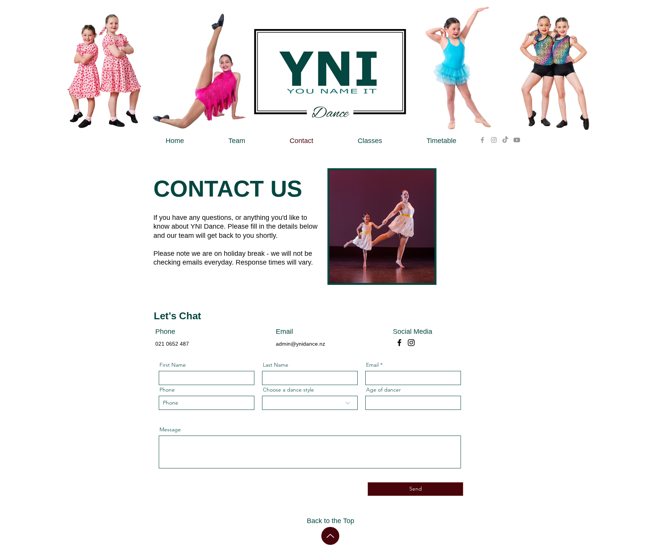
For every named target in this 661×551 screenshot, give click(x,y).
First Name (173, 364)
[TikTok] (505, 140)
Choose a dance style (288, 389)
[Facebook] (399, 342)
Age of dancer (383, 389)
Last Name (275, 364)
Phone (167, 389)
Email (372, 364)
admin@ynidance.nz (300, 344)
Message (170, 429)
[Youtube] (517, 140)
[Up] (330, 536)
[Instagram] (411, 342)
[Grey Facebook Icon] (482, 140)
